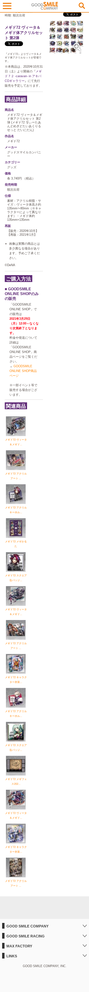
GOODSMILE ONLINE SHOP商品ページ (23, 370)
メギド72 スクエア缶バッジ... (16, 578)
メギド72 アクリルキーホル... (16, 510)
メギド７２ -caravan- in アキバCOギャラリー (23, 76)
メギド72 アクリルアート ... (16, 476)
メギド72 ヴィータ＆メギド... (16, 442)
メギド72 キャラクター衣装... (16, 679)
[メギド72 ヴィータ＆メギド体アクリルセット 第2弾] (66, 52)
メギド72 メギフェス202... (16, 781)
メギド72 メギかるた (16, 544)
